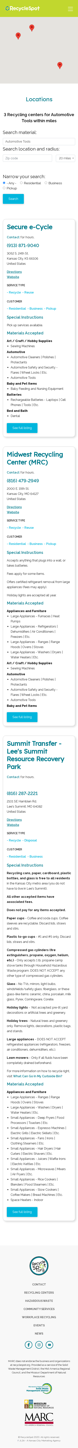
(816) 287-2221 (22, 793)
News (39, 1333)
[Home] (21, 8)
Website (13, 277)
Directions (14, 272)
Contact (13, 237)
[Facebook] (29, 1344)
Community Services (39, 1309)
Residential (32, 183)
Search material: (20, 132)
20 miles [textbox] (65, 158)
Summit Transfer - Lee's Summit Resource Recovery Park (35, 755)
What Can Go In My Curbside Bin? (37, 1076)
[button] (18, 36)
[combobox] (39, 140)
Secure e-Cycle (29, 227)
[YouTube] (49, 1344)
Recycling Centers (39, 1292)
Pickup (12, 188)
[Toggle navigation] (70, 8)
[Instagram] (39, 1344)
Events (39, 1325)
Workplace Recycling (39, 1317)
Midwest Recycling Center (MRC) (35, 458)
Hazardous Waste (39, 1300)
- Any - (11, 183)
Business (55, 183)
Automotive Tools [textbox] (17, 141)
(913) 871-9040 (23, 245)
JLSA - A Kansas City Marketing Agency (40, 1440)
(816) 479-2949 (23, 480)
